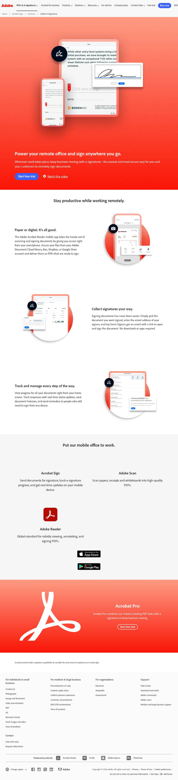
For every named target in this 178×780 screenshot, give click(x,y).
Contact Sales (137, 5)
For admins (106, 5)
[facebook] (33, 769)
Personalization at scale (61, 686)
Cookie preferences (163, 769)
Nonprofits (100, 690)
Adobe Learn (146, 700)
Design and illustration (15, 698)
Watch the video (57, 176)
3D (7, 712)
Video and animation (14, 703)
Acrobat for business (50, 5)
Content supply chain (59, 690)
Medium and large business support (156, 704)
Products (66, 5)
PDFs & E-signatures (26, 5)
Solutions (79, 5)
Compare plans (121, 5)
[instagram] (39, 769)
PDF (7, 708)
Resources (92, 5)
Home (4, 14)
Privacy (135, 769)
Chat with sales (12, 742)
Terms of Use (146, 769)
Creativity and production (61, 700)
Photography (11, 694)
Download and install (150, 690)
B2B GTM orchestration (61, 704)
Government (101, 695)
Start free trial (26, 176)
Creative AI (10, 689)
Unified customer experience (63, 695)
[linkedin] (51, 769)
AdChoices (168, 774)
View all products (13, 726)
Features (31, 14)
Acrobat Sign (17, 14)
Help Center (146, 686)
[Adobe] (7, 5)
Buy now (164, 5)
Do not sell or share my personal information (129, 774)
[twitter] (45, 769)
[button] (16, 769)
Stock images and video (16, 722)
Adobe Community (149, 695)
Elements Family (13, 717)
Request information (14, 746)
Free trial (151, 5)
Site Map (154, 774)
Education (100, 686)
